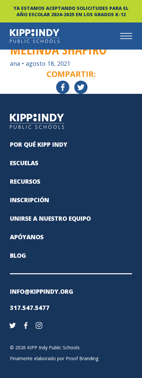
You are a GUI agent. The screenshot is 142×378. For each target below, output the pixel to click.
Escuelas (24, 163)
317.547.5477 (30, 308)
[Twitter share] (81, 87)
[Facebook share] (62, 87)
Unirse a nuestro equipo (50, 218)
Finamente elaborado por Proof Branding (54, 358)
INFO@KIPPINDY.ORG (41, 291)
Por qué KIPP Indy (38, 144)
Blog (18, 255)
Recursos (25, 181)
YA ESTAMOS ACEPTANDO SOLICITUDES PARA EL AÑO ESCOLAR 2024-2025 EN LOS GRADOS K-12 (71, 11)
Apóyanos (27, 237)
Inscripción (29, 200)
